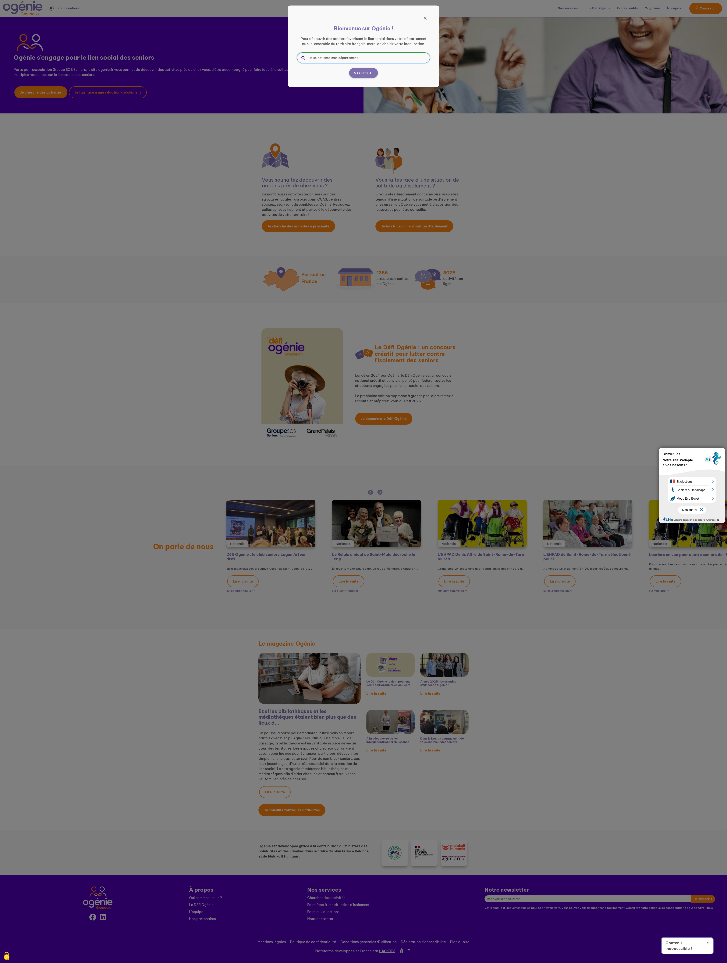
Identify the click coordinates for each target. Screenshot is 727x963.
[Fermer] (425, 18)
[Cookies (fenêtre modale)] (6, 956)
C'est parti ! (363, 72)
